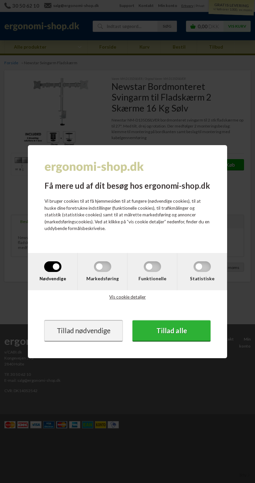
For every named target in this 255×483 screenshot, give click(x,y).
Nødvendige (53, 278)
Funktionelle (152, 278)
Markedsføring (102, 278)
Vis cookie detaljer (127, 297)
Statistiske (202, 278)
